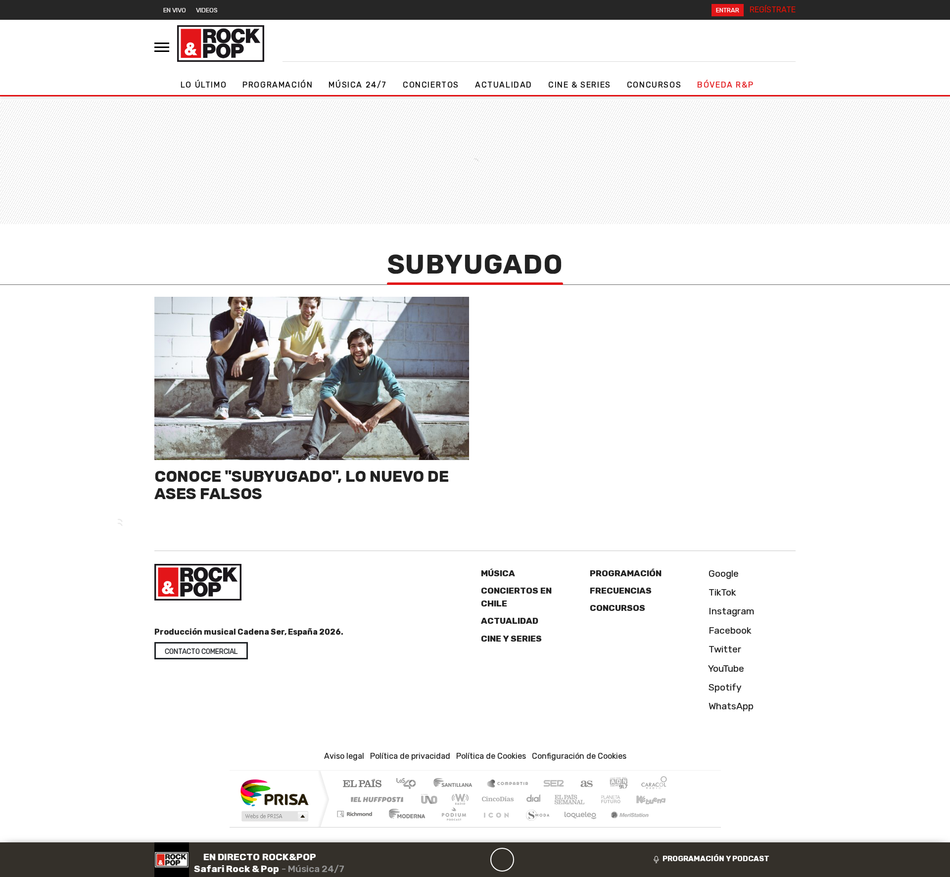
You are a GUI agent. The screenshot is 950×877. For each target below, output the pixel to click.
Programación (277, 85)
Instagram (730, 611)
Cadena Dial (620, 799)
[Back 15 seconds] (478, 860)
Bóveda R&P (725, 85)
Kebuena (655, 799)
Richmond (356, 826)
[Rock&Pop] (220, 43)
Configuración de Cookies (579, 756)
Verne (590, 799)
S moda (534, 826)
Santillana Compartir (508, 784)
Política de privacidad (410, 756)
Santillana (455, 784)
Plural (451, 826)
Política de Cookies (491, 756)
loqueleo (577, 826)
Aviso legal (344, 756)
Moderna (404, 826)
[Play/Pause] (502, 860)
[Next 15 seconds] (526, 860)
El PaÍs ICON (494, 826)
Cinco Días (496, 799)
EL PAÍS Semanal (560, 799)
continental (534, 799)
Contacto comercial (201, 651)
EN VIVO (174, 10)
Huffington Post (375, 799)
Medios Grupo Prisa (273, 816)
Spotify (724, 687)
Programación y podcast (716, 858)
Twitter (723, 649)
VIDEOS (207, 10)
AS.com (585, 784)
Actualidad (503, 85)
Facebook (729, 630)
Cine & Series (579, 85)
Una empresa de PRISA (274, 792)
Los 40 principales (409, 784)
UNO (430, 799)
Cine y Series (511, 639)
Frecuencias (621, 591)
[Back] (455, 860)
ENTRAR (727, 10)
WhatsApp (730, 706)
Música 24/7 (358, 85)
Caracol (654, 784)
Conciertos (431, 85)
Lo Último (204, 85)
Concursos (654, 85)
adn (618, 784)
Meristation (624, 826)
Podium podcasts (356, 811)
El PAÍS (362, 784)
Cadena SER (554, 784)
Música (498, 573)
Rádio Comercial (669, 826)
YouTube (725, 668)
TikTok (721, 592)
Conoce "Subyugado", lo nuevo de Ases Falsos (301, 485)
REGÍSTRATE (773, 9)
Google (722, 573)
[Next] (550, 860)
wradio (458, 799)
